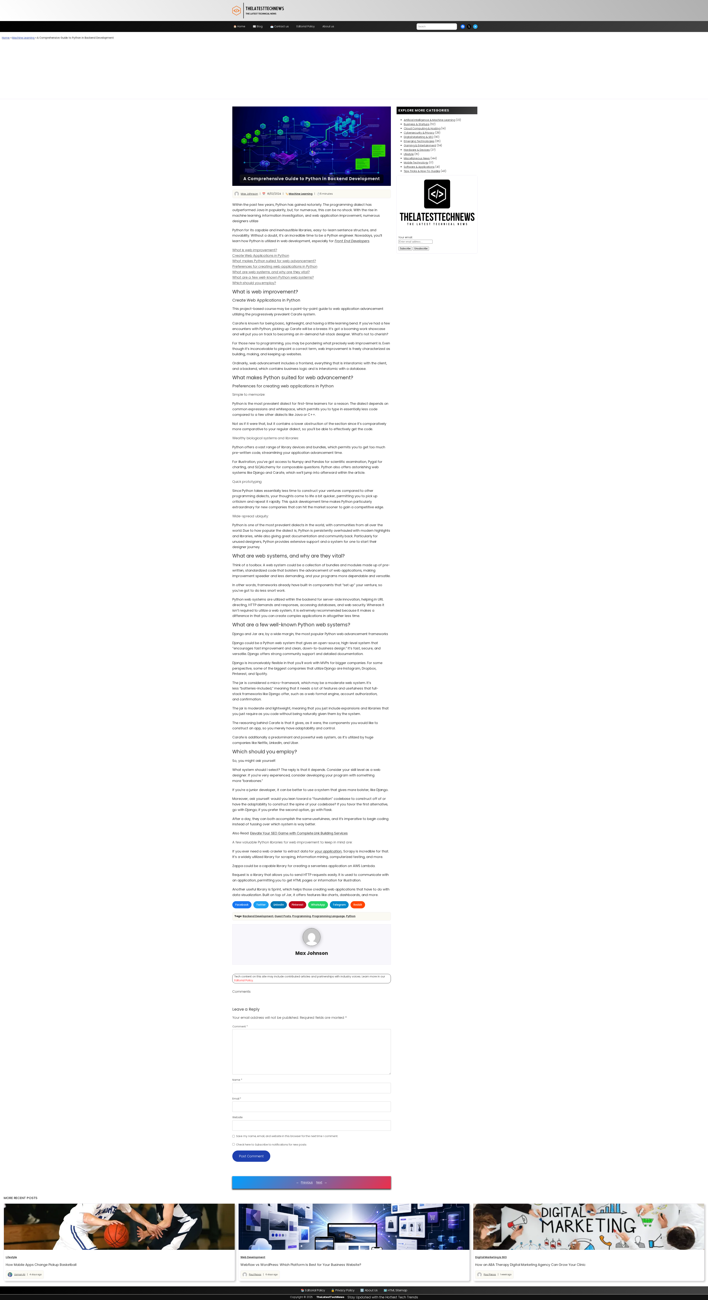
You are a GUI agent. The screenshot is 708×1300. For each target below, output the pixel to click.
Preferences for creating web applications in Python (274, 266)
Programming (301, 916)
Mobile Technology (416, 162)
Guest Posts (283, 916)
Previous (307, 1182)
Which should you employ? (254, 283)
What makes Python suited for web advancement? (274, 261)
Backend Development (258, 916)
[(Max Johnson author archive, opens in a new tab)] (311, 945)
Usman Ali (19, 1274)
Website (237, 1117)
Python (350, 916)
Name (237, 1080)
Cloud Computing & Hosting (422, 128)
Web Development (252, 1257)
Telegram (339, 905)
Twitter (261, 905)
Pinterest (297, 905)
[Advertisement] (354, 71)
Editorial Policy (243, 980)
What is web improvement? (254, 250)
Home (6, 37)
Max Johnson (249, 194)
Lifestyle (409, 154)
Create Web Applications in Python (260, 255)
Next (319, 1182)
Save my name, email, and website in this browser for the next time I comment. (287, 1136)
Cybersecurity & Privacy (419, 133)
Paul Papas (255, 1274)
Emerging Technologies (419, 141)
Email (236, 1098)
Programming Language (328, 916)
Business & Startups (416, 124)
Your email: (405, 237)
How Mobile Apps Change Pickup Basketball (41, 1265)
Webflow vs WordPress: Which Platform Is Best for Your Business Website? (300, 1265)
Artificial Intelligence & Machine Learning (429, 120)
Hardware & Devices (417, 150)
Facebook (242, 905)
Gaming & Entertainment (420, 145)
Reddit (357, 905)
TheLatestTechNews (330, 1297)
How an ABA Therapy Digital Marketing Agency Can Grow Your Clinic (530, 1265)
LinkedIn (278, 905)
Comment (240, 1026)
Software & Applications (419, 167)
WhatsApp (318, 905)
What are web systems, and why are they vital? (271, 272)
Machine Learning (23, 37)
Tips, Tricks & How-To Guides (422, 171)
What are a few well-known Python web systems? (273, 277)
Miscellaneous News (417, 158)
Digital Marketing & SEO (418, 137)
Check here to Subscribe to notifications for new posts (270, 1144)
